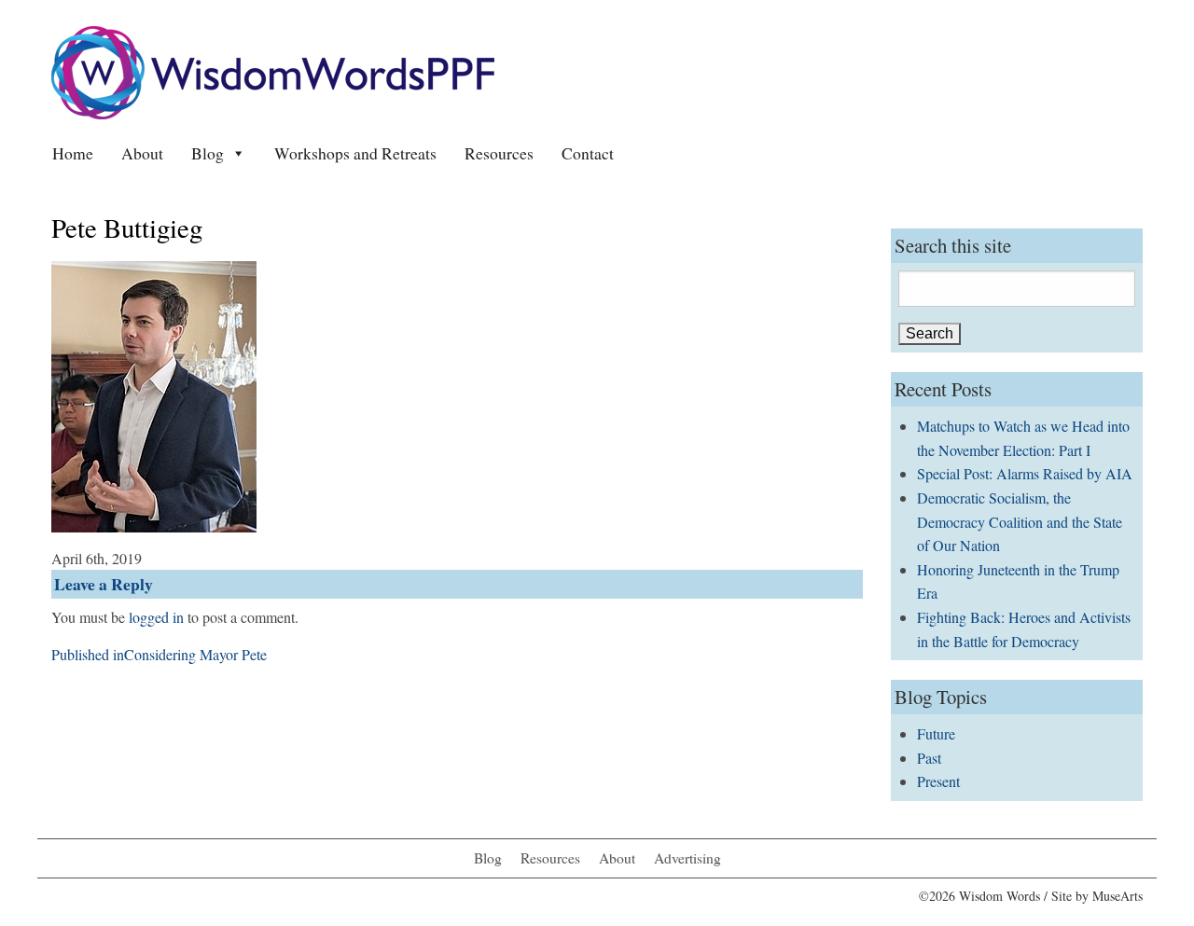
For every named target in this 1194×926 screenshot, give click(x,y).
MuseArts (1117, 896)
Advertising (687, 858)
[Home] (272, 70)
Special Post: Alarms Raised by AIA (1024, 473)
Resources (499, 153)
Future (936, 733)
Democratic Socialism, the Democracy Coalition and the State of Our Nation (1019, 521)
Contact (588, 153)
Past (929, 757)
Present (938, 781)
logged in (156, 617)
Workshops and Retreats (355, 153)
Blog (207, 153)
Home (72, 153)
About (142, 153)
